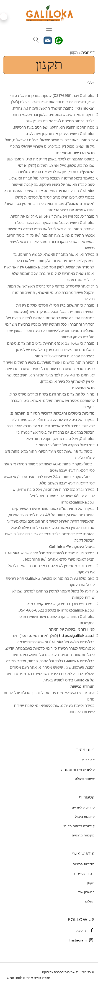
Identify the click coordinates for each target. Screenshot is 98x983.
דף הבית (88, 52)
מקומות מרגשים (83, 835)
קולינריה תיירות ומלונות (78, 769)
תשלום (90, 901)
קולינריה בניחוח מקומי (79, 826)
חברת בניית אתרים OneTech (28, 978)
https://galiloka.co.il (77, 636)
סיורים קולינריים (83, 807)
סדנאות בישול (85, 817)
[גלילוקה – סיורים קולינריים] (49, 13)
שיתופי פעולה (85, 779)
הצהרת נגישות (84, 873)
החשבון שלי (86, 892)
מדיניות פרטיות (84, 864)
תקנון (91, 883)
